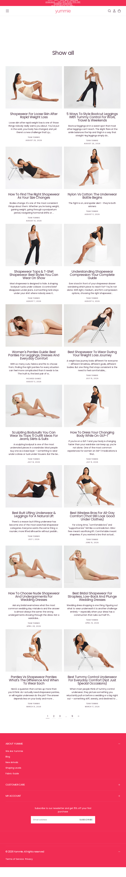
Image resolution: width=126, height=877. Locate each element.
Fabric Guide (12, 773)
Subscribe (86, 819)
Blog (8, 756)
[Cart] (119, 10)
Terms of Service (15, 859)
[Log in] (114, 10)
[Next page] (78, 716)
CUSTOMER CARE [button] (15, 784)
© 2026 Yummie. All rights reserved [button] (25, 851)
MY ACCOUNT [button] (13, 796)
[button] (7, 11)
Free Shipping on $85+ (63, 6)
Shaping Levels (13, 767)
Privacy (29, 859)
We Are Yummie (14, 751)
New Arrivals (12, 762)
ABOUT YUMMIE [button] (14, 743)
